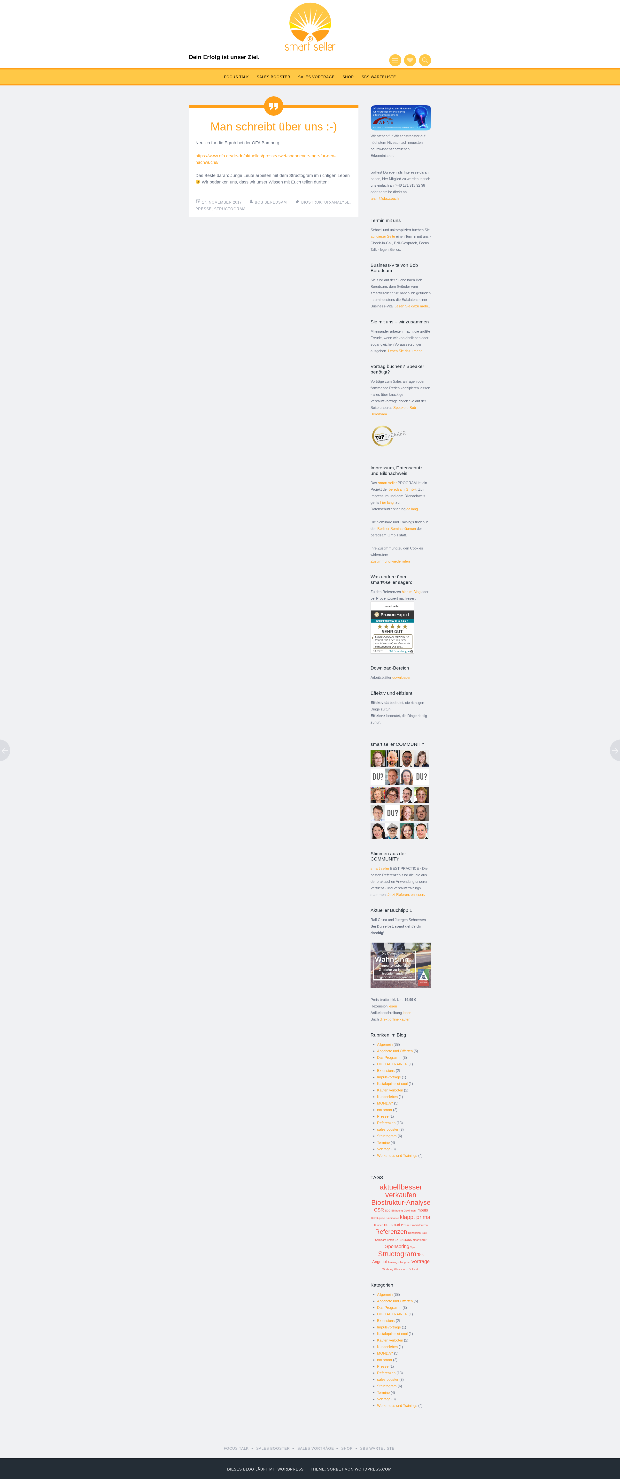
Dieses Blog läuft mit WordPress (265, 1469)
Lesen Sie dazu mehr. (412, 306)
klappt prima (415, 1217)
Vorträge (383, 1149)
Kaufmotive (392, 1218)
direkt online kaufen (395, 1019)
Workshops (401, 1269)
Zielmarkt (414, 1269)
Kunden (378, 1225)
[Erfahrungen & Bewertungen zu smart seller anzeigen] (392, 652)
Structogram (230, 209)
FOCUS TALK (236, 77)
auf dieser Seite (383, 236)
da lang (412, 509)
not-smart (392, 1224)
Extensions (386, 1070)
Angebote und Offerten (395, 1051)
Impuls (422, 1210)
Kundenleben (387, 1097)
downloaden (401, 677)
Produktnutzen (419, 1225)
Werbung (387, 1269)
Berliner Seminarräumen (396, 528)
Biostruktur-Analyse (325, 202)
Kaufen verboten (390, 1090)
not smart (384, 1110)
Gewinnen (410, 1210)
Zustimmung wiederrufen (390, 561)
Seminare (380, 1239)
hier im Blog (411, 592)
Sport (413, 1247)
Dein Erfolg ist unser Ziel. (224, 57)
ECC (387, 1210)
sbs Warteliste (379, 77)
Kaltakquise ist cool (392, 1084)
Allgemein (385, 1044)
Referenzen (386, 1123)
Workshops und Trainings (397, 1155)
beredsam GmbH (402, 489)
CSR (379, 1209)
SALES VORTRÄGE (316, 77)
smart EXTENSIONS (399, 1239)
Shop (348, 77)
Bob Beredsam (271, 202)
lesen (392, 1006)
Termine (383, 1142)
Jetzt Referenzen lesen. (406, 894)
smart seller (419, 1239)
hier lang (387, 502)
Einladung (397, 1210)
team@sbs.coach (385, 198)
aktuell (390, 1187)
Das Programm (389, 1057)
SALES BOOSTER (273, 77)
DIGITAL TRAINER (392, 1064)
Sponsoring (397, 1246)
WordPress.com (373, 1469)
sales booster (387, 1129)
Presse (203, 209)
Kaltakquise (378, 1218)
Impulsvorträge (389, 1077)
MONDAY (385, 1103)
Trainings (393, 1262)
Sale (424, 1232)
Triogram (405, 1262)
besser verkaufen (403, 1191)
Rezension (414, 1232)
